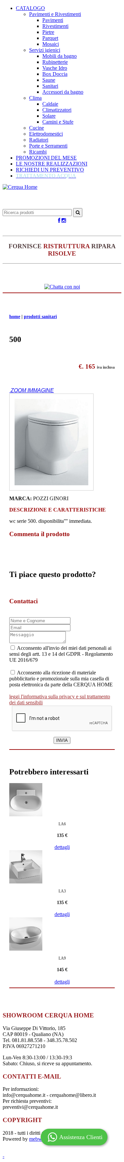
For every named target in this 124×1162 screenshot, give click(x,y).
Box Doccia (54, 74)
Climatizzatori (56, 110)
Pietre (48, 32)
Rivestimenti (55, 26)
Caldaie (50, 104)
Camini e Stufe (57, 122)
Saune (48, 80)
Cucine (36, 128)
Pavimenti (52, 20)
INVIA (62, 740)
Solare (49, 116)
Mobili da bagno (59, 56)
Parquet (50, 38)
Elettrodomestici (46, 134)
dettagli (62, 847)
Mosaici (50, 44)
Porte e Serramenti (48, 146)
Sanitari (50, 86)
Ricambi (38, 152)
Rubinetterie (55, 62)
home (14, 316)
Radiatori (38, 140)
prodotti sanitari (40, 316)
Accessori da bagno (62, 92)
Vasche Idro (54, 68)
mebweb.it (40, 1139)
